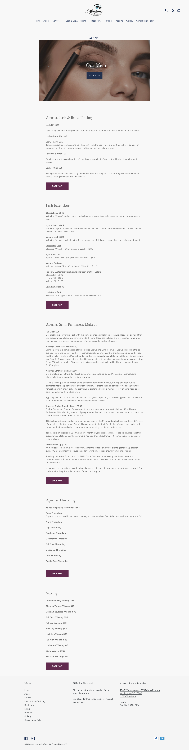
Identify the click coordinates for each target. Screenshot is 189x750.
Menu (27, 708)
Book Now (94, 75)
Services (28, 697)
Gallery (27, 716)
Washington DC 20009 (131, 693)
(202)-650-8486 (128, 696)
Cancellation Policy (33, 720)
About (27, 694)
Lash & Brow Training (34, 701)
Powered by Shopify (59, 744)
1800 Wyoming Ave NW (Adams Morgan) (140, 690)
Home (27, 690)
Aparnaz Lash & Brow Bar (41, 744)
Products (28, 712)
